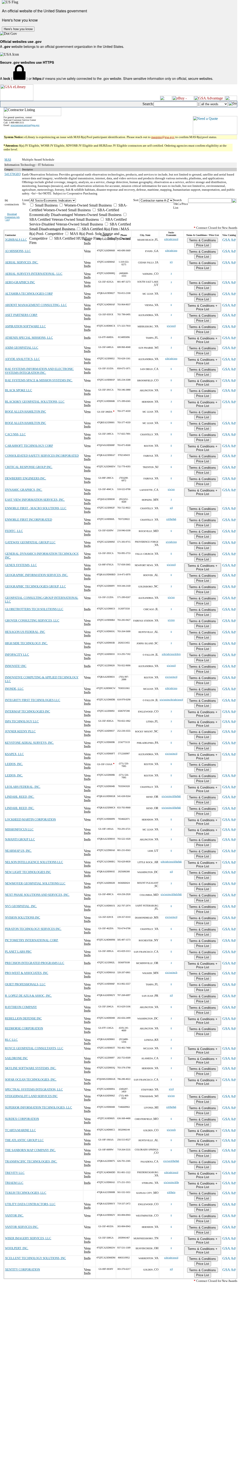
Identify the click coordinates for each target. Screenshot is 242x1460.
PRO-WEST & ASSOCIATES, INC (26, 973)
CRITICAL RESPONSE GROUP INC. (28, 467)
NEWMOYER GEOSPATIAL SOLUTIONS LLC (35, 883)
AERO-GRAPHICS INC (20, 282)
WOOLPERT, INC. (16, 1248)
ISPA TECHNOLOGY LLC (22, 721)
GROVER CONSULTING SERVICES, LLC (32, 620)
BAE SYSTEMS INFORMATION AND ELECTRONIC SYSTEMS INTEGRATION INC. (39, 370)
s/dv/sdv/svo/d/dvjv (171, 654)
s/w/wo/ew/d (171, 677)
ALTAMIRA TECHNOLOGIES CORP (29, 293)
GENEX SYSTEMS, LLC (21, 565)
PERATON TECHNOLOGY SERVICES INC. (33, 929)
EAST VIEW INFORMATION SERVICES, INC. (35, 499)
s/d (171, 507)
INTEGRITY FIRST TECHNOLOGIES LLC (32, 700)
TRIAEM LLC (14, 1183)
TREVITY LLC (15, 1173)
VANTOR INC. (14, 1215)
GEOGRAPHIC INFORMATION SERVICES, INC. (36, 575)
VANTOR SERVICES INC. (22, 1227)
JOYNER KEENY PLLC (20, 731)
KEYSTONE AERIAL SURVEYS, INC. (29, 742)
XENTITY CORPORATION (22, 1269)
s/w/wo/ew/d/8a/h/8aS (171, 894)
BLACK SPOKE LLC (18, 390)
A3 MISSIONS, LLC (18, 251)
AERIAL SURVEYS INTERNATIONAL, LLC (33, 273)
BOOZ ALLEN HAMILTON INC (25, 411)
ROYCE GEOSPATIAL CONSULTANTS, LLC (34, 1048)
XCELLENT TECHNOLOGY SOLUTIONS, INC (35, 1258)
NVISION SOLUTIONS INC (22, 917)
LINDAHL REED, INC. (19, 796)
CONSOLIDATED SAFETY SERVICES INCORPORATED (42, 455)
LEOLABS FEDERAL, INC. (22, 787)
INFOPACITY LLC (17, 654)
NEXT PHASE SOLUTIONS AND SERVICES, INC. (37, 895)
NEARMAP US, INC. (18, 850)
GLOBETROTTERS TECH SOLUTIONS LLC (34, 609)
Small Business (46, 205)
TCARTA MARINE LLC (20, 1130)
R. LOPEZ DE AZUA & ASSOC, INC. (28, 995)
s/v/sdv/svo (171, 542)
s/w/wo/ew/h (171, 972)
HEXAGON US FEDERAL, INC (25, 632)
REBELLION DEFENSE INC (23, 1018)
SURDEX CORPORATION (22, 1119)
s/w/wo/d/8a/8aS (171, 1161)
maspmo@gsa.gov (163, 137)
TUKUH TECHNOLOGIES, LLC (25, 1192)
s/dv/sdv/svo (171, 250)
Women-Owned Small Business (87, 205)
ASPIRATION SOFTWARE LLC (25, 326)
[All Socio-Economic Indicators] (81, 200)
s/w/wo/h (171, 1129)
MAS (7, 159)
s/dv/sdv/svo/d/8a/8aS (171, 861)
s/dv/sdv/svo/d (171, 239)
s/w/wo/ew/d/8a (171, 1182)
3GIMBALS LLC (16, 239)
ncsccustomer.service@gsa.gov (25, 125)
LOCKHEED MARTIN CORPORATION (30, 819)
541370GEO (12, 174)
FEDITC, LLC (14, 531)
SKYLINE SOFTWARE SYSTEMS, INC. (30, 1068)
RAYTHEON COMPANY (21, 1007)
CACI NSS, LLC (15, 434)
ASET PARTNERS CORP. (21, 315)
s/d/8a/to (171, 1192)
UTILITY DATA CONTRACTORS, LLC (30, 1204)
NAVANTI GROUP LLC (20, 839)
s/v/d (171, 1089)
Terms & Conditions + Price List (202, 307)
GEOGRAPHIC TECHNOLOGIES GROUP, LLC (35, 586)
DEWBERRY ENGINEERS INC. (25, 478)
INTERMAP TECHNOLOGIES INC (27, 711)
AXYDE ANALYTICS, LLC (22, 359)
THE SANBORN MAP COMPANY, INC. (30, 1150)
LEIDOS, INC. (14, 764)
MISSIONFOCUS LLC (19, 829)
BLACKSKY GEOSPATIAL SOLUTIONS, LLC (35, 401)
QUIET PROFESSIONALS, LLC (25, 984)
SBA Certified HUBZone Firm (76, 238)
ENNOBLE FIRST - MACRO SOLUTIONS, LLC (35, 508)
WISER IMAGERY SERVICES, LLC (28, 1238)
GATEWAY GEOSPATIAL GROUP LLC (30, 542)
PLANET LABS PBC (18, 951)
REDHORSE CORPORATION (24, 1028)
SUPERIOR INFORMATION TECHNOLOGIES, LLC (38, 1107)
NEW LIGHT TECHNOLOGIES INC (28, 872)
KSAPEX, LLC (14, 754)
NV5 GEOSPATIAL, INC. (21, 906)
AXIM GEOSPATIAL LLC (21, 347)
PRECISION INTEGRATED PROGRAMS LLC (34, 963)
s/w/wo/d (171, 325)
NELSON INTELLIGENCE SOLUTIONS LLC (34, 862)
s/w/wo (171, 489)
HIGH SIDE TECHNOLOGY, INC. (26, 643)
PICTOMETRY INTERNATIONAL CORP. (31, 940)
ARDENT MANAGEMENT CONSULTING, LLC (36, 305)
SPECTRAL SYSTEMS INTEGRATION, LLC (34, 1089)
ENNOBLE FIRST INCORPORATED (28, 519)
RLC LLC (11, 1039)
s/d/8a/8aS (171, 519)
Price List (202, 245)
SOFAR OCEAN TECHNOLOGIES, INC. (30, 1079)
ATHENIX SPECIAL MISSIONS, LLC (29, 337)
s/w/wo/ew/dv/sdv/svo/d (171, 699)
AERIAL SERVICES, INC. (21, 262)
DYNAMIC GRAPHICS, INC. (23, 489)
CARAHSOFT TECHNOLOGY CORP (29, 445)
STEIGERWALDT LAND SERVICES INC (31, 1096)
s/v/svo (171, 620)
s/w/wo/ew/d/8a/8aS (171, 796)
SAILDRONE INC (16, 1058)
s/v (171, 262)
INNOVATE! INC (15, 666)
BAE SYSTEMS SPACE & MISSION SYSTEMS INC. (39, 380)
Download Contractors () (12, 217)
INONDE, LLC (14, 688)
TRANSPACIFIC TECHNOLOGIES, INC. (31, 1161)
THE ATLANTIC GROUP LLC (24, 1140)
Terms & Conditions (202, 240)
